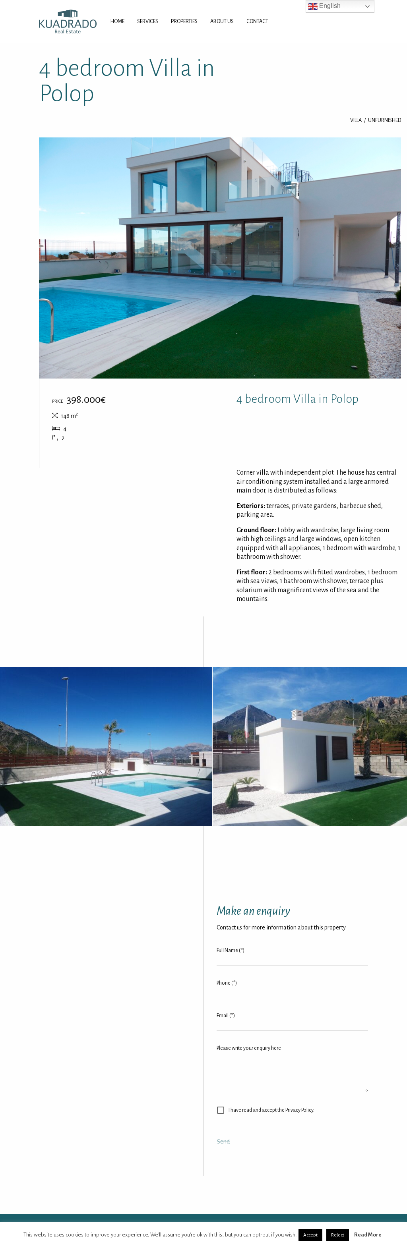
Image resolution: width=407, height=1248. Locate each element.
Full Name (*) (230, 950)
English (329, 5)
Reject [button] (337, 1235)
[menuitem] (117, 21)
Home (117, 21)
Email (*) (226, 1015)
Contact (257, 21)
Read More (368, 1235)
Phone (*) (227, 983)
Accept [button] (310, 1235)
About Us (222, 21)
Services (147, 21)
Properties (184, 21)
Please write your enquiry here (249, 1048)
